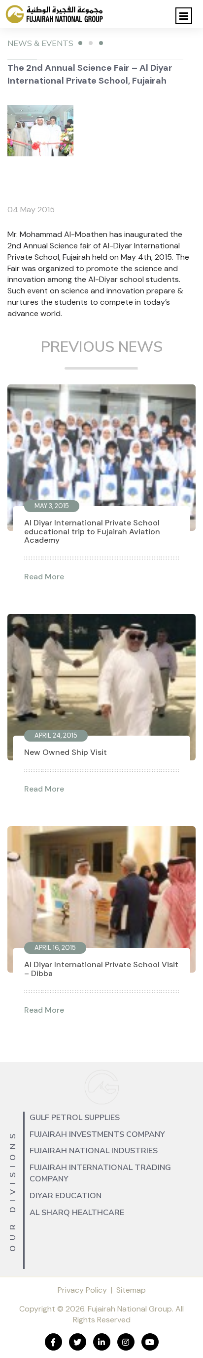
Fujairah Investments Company (97, 1134)
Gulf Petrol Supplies (75, 1117)
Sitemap (131, 1290)
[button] (183, 15)
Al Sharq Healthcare (77, 1212)
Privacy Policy (82, 1290)
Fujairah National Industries (94, 1150)
